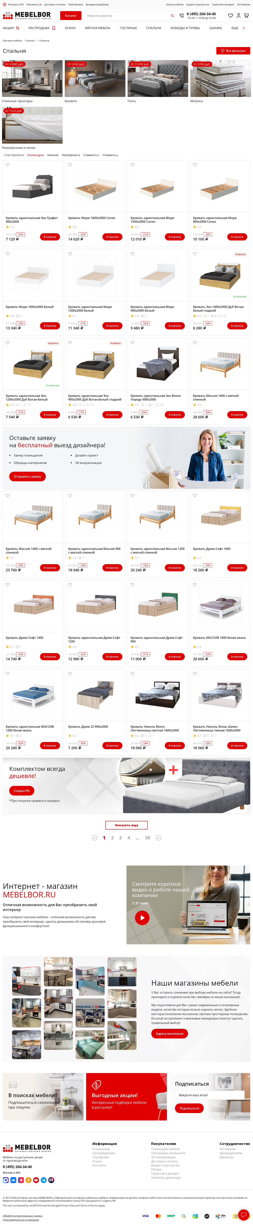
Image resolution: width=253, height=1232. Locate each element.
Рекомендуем (35, 155)
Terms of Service (89, 1205)
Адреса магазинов (169, 1034)
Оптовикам (243, 4)
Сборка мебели (175, 4)
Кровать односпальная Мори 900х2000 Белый (152, 309)
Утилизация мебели (165, 1149)
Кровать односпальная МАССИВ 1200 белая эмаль (30, 728)
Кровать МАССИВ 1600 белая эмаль (219, 638)
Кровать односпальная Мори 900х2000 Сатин (215, 220)
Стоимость (90, 155)
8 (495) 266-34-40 (201, 13)
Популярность (71, 155)
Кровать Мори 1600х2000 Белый (30, 307)
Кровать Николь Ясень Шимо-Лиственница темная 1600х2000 (216, 728)
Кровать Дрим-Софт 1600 (211, 549)
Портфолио (100, 1157)
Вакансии (226, 1157)
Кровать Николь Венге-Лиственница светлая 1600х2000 (155, 728)
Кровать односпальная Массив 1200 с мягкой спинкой (157, 550)
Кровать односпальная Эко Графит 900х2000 (32, 220)
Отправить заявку (27, 476)
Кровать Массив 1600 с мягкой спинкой (216, 397)
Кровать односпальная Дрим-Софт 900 (157, 639)
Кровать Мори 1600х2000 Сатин (91, 218)
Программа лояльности (168, 1153)
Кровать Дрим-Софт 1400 (24, 638)
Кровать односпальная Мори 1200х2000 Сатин (152, 220)
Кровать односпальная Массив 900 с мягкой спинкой (94, 550)
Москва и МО (16, 4)
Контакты (99, 1165)
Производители (103, 1153)
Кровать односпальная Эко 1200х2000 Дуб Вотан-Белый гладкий (27, 399)
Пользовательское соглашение (21, 1219)
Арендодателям (231, 1153)
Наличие (53, 155)
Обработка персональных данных (22, 1215)
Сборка (156, 1169)
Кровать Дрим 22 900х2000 (88, 727)
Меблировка (75, 4)
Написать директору (166, 1177)
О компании (101, 1149)
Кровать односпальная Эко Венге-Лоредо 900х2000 (156, 397)
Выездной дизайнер (97, 4)
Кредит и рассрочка (197, 4)
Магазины (34, 4)
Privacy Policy (67, 1205)
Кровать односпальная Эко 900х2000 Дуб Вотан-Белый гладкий (94, 397)
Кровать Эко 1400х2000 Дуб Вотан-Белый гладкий (218, 309)
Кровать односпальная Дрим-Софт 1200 (94, 639)
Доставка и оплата (55, 4)
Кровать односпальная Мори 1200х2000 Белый (90, 309)
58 (147, 838)
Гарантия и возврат (223, 4)
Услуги (97, 1161)
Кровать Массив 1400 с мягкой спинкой (28, 550)
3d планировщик (163, 1157)
